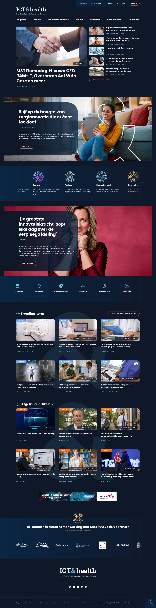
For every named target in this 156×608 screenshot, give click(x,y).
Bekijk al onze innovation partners (78, 531)
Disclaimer (67, 603)
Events (79, 19)
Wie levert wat (96, 3)
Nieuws (37, 19)
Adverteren (33, 603)
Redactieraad (114, 19)
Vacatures (134, 19)
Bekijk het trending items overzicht (123, 314)
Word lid (134, 3)
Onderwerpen (44, 603)
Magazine (21, 19)
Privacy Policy (56, 603)
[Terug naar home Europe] (31, 11)
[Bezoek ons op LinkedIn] (82, 587)
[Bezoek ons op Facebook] (78, 587)
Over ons (83, 3)
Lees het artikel (27, 263)
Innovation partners (58, 19)
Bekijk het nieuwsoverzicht (102, 80)
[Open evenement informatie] (151, 603)
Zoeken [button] (110, 3)
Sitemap (76, 603)
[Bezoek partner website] (22, 545)
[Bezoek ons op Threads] (70, 587)
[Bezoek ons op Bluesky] (74, 587)
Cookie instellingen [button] (95, 603)
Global (84, 603)
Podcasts (95, 19)
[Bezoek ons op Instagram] (86, 587)
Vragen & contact (21, 603)
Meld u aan (26, 146)
